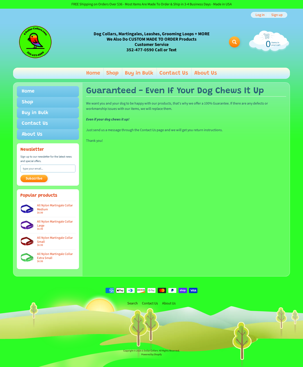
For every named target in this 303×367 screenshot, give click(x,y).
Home (93, 73)
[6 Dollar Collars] (35, 42)
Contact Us (173, 73)
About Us (205, 73)
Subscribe (34, 178)
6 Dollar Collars (150, 350)
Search (132, 303)
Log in (260, 15)
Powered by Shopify (151, 354)
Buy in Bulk (139, 73)
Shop (112, 73)
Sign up (277, 15)
